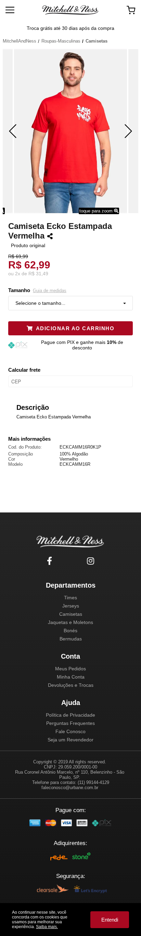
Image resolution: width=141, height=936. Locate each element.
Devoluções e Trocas (70, 685)
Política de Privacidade (70, 715)
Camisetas (70, 614)
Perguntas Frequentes (70, 723)
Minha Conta (71, 677)
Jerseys (70, 606)
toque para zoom (96, 210)
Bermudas (71, 639)
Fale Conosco (70, 731)
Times (70, 597)
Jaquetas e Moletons (70, 622)
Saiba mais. (47, 926)
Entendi (109, 920)
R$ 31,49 (38, 273)
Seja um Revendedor (70, 739)
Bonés (70, 630)
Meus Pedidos (70, 668)
